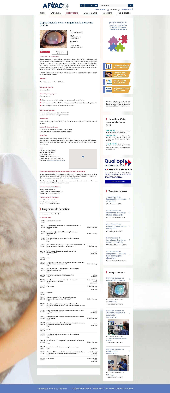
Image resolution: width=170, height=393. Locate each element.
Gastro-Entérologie (114, 338)
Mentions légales (98, 388)
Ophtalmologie (112, 301)
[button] (83, 157)
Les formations (72, 12)
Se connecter (129, 388)
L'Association (56, 12)
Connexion (114, 9)
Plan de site (119, 388)
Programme (45, 52)
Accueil (42, 12)
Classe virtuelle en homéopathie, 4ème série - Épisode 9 (116, 199)
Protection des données (83, 388)
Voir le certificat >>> (118, 182)
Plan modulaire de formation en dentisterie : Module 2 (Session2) (116, 240)
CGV (73, 388)
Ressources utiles (123, 12)
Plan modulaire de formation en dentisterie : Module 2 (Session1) (116, 213)
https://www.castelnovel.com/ (56, 160)
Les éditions (107, 12)
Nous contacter (109, 388)
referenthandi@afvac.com (72, 178)
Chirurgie (111, 375)
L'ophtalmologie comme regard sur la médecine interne (66, 24)
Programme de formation (49, 214)
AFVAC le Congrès (90, 12)
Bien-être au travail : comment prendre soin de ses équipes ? (116, 226)
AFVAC (51, 388)
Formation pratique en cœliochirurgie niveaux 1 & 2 (115, 351)
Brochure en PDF (59, 52)
